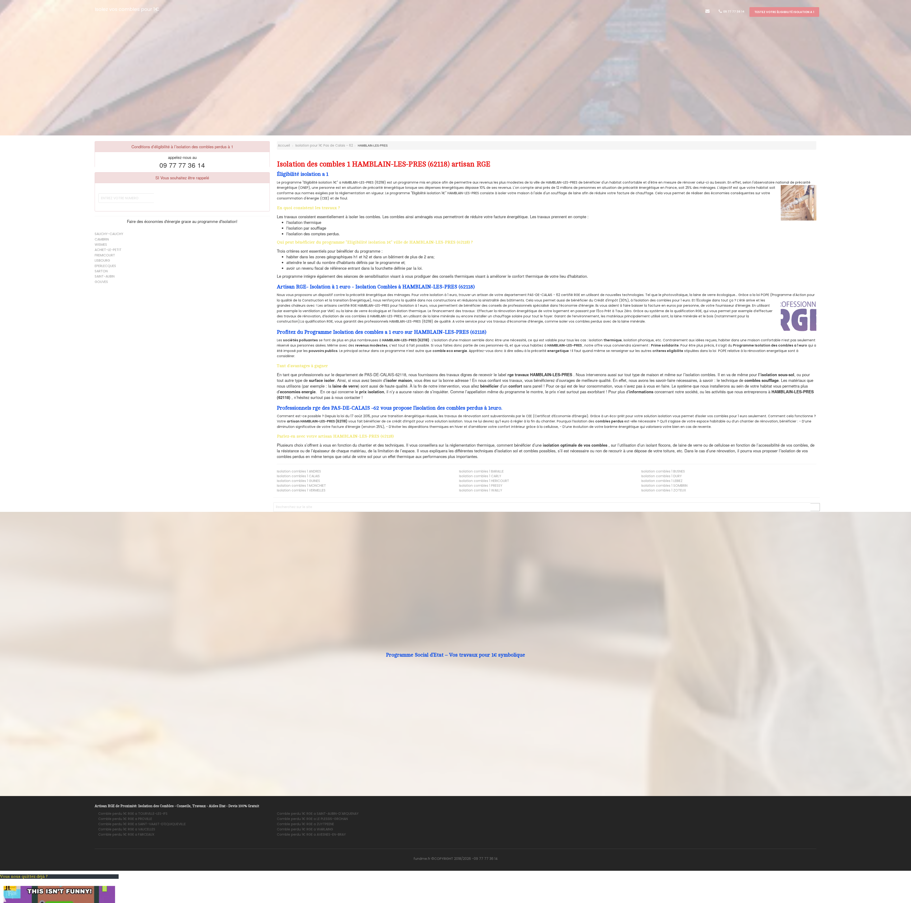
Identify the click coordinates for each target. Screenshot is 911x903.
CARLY (480, 476)
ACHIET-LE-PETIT (108, 249)
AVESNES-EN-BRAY (311, 834)
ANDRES (299, 471)
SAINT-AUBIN (105, 276)
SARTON (101, 271)
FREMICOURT (105, 255)
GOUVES (101, 281)
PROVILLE (125, 818)
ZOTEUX (663, 490)
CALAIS (298, 476)
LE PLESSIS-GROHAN (312, 818)
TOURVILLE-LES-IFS (132, 813)
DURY (661, 476)
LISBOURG (102, 260)
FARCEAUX (126, 834)
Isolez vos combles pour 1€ (127, 9)
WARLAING (305, 829)
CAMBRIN (102, 239)
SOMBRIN (664, 485)
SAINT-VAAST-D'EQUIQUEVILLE (142, 824)
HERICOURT (484, 480)
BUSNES (663, 471)
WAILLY (480, 490)
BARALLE (481, 471)
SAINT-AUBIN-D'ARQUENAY (318, 813)
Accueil (283, 145)
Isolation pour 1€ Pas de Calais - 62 (324, 145)
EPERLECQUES (105, 266)
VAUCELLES (126, 829)
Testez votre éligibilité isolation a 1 (784, 12)
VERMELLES (301, 490)
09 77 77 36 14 (733, 11)
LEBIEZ (662, 480)
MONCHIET (301, 485)
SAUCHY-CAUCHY (109, 234)
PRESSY (480, 485)
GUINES (298, 480)
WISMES (101, 244)
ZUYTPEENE (305, 824)
